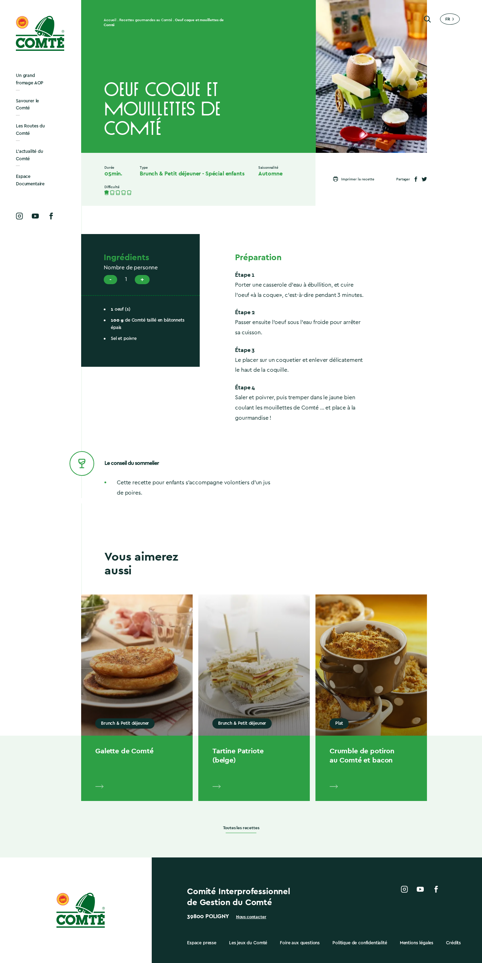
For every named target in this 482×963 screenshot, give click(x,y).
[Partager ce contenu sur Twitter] (424, 179)
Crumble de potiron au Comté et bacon (362, 755)
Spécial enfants (225, 173)
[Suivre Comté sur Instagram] (19, 216)
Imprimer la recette (357, 179)
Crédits (453, 942)
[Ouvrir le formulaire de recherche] (427, 19)
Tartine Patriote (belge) (237, 755)
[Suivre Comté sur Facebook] (51, 216)
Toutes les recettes (241, 828)
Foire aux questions (300, 942)
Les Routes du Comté (30, 130)
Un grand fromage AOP (29, 79)
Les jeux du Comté (248, 942)
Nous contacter (251, 917)
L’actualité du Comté (29, 155)
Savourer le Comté (27, 104)
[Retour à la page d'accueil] (40, 33)
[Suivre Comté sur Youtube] (35, 216)
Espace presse (201, 942)
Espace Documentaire (30, 180)
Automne (270, 173)
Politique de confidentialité (359, 942)
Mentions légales (416, 942)
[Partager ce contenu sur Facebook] (415, 179)
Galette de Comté (124, 750)
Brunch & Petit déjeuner (170, 173)
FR (447, 19)
